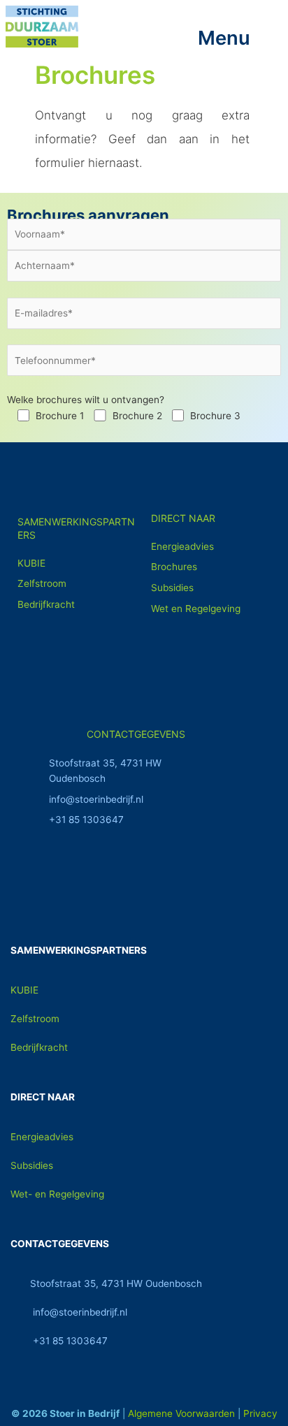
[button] (234, 37)
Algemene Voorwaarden (181, 1413)
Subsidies (31, 1165)
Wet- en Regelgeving (57, 1194)
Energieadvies (41, 1136)
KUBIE (24, 990)
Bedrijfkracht (39, 1047)
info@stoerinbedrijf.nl (78, 1312)
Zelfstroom (34, 1018)
